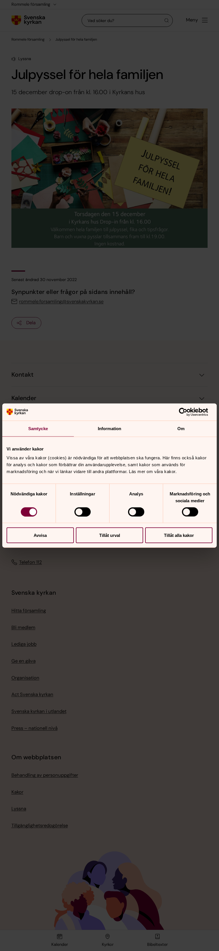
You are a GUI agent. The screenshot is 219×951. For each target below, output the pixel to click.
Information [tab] (109, 428)
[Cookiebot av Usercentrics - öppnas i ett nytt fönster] (187, 412)
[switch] (82, 511)
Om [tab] (180, 428)
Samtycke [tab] (38, 428)
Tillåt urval (109, 535)
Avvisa (40, 535)
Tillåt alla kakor (179, 535)
